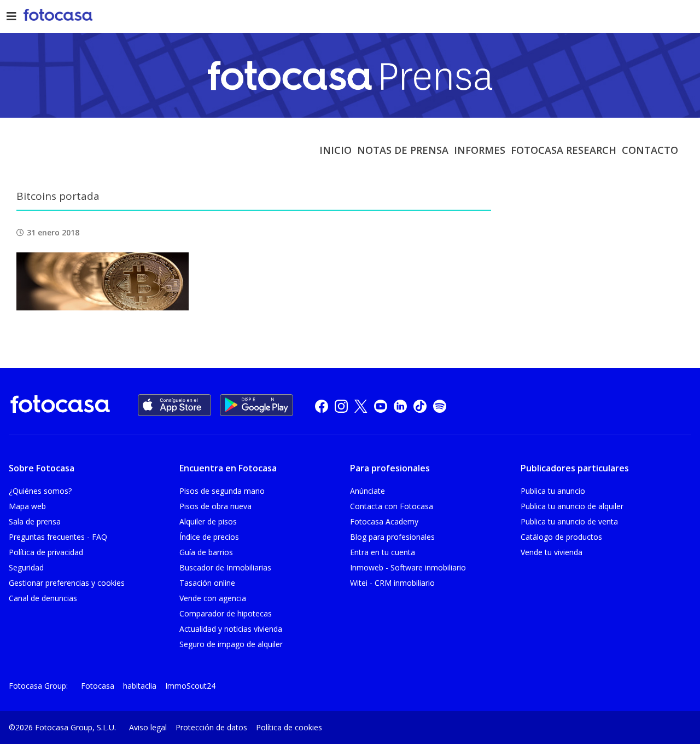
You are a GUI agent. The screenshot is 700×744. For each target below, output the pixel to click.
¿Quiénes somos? (40, 491)
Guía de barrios (206, 552)
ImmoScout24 (190, 685)
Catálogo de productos (561, 537)
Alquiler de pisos (208, 521)
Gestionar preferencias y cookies (67, 583)
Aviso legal (148, 727)
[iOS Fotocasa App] (174, 405)
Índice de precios (209, 537)
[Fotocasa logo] (60, 406)
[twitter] (361, 405)
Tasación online (207, 583)
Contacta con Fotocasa (391, 506)
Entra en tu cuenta (382, 552)
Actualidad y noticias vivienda (230, 629)
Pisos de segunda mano (222, 491)
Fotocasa (97, 685)
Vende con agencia (212, 598)
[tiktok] (420, 405)
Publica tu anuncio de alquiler (572, 506)
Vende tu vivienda (551, 552)
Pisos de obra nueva (215, 506)
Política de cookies (289, 727)
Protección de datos (211, 727)
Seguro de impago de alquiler (231, 644)
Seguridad (26, 567)
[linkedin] (400, 405)
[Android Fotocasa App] (256, 405)
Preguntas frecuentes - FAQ (58, 537)
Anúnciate (367, 491)
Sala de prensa (35, 521)
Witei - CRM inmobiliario (392, 583)
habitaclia (139, 685)
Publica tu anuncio (553, 491)
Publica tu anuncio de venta (569, 521)
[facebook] (321, 405)
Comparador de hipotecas (225, 613)
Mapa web (27, 506)
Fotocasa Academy (384, 521)
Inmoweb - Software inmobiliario (408, 567)
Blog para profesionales (392, 537)
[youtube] (380, 405)
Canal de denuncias (43, 598)
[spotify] (439, 405)
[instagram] (341, 405)
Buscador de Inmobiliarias (225, 567)
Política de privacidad (46, 552)
